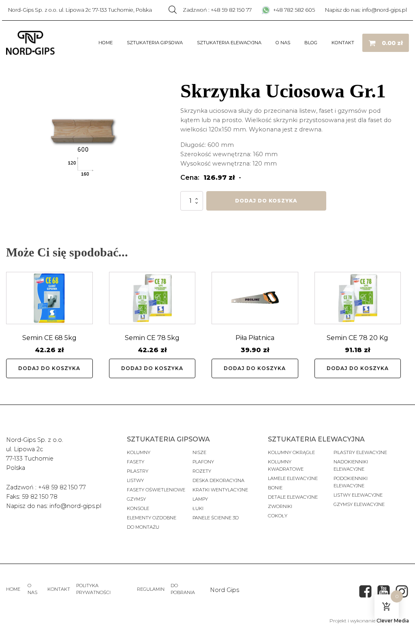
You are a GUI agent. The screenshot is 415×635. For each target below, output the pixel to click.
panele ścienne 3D (216, 518)
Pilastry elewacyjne (360, 452)
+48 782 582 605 (293, 10)
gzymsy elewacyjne (359, 504)
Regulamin (151, 589)
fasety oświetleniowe (156, 490)
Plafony (203, 462)
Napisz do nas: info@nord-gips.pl (366, 10)
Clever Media (392, 621)
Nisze (199, 452)
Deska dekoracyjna (218, 480)
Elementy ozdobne (151, 518)
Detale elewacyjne (293, 497)
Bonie (276, 488)
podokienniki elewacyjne (351, 482)
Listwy (135, 480)
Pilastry (137, 471)
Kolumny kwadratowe (286, 465)
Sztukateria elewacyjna (229, 42)
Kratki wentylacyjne (220, 490)
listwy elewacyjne (358, 495)
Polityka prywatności (93, 589)
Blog (310, 42)
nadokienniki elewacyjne (351, 465)
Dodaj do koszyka (266, 201)
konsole (138, 508)
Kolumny (138, 452)
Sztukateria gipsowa (155, 42)
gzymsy (136, 499)
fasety (135, 462)
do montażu (143, 527)
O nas (283, 42)
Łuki (198, 508)
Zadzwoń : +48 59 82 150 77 (217, 10)
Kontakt (343, 42)
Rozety (202, 471)
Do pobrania (183, 589)
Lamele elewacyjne (293, 478)
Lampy (200, 499)
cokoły (277, 516)
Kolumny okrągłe (291, 452)
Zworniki (280, 506)
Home (105, 42)
